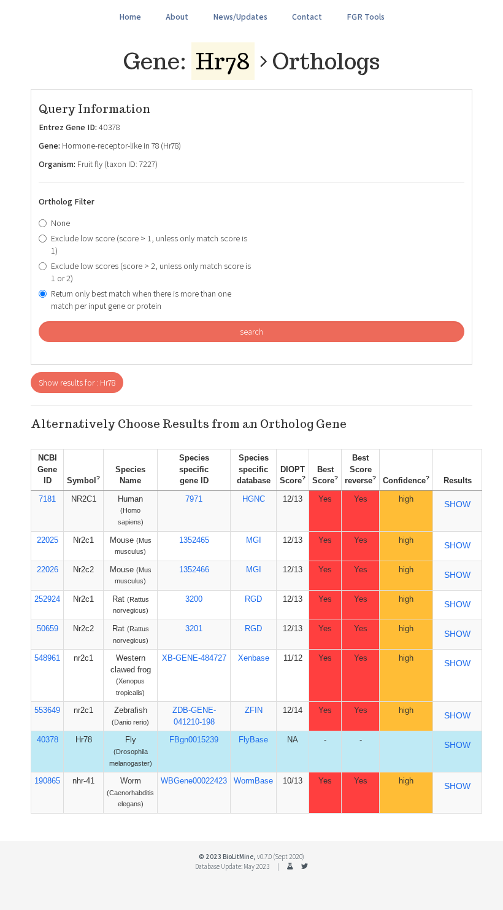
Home (130, 16)
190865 (47, 780)
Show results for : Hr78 (77, 382)
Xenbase (253, 658)
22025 (47, 540)
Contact (307, 16)
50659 (47, 628)
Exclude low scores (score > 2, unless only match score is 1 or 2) (151, 272)
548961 (47, 658)
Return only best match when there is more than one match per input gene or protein (141, 299)
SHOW (457, 504)
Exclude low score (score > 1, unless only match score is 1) (149, 244)
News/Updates (240, 16)
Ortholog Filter (66, 201)
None (60, 222)
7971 (193, 499)
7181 (47, 499)
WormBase (253, 780)
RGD (253, 599)
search (251, 331)
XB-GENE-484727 (194, 658)
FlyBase (253, 739)
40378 (47, 739)
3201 (193, 628)
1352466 (194, 569)
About (177, 16)
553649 (47, 710)
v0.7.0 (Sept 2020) (280, 856)
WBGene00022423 (194, 780)
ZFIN (254, 710)
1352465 (194, 540)
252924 (47, 599)
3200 (193, 599)
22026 (47, 569)
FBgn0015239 (193, 739)
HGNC (253, 499)
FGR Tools (366, 16)
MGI (253, 540)
